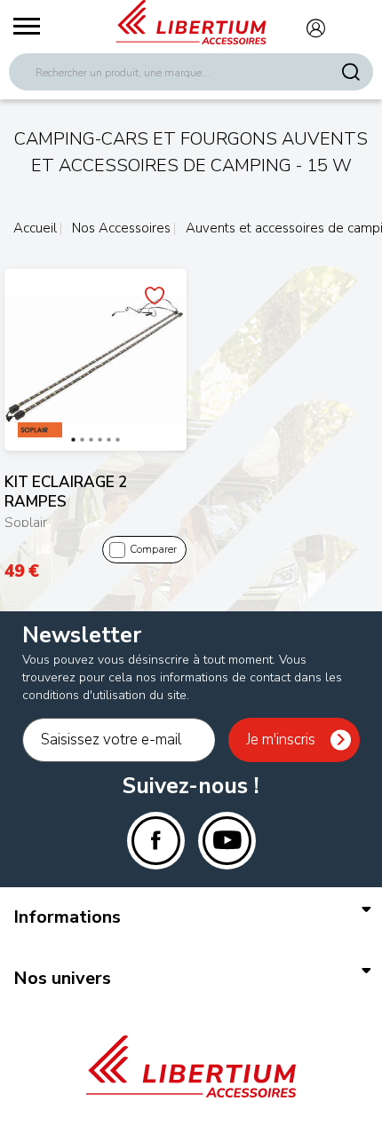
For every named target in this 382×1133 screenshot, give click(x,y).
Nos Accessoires (119, 228)
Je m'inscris (280, 739)
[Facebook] (156, 840)
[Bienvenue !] (191, 22)
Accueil (35, 228)
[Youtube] (227, 840)
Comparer (153, 549)
